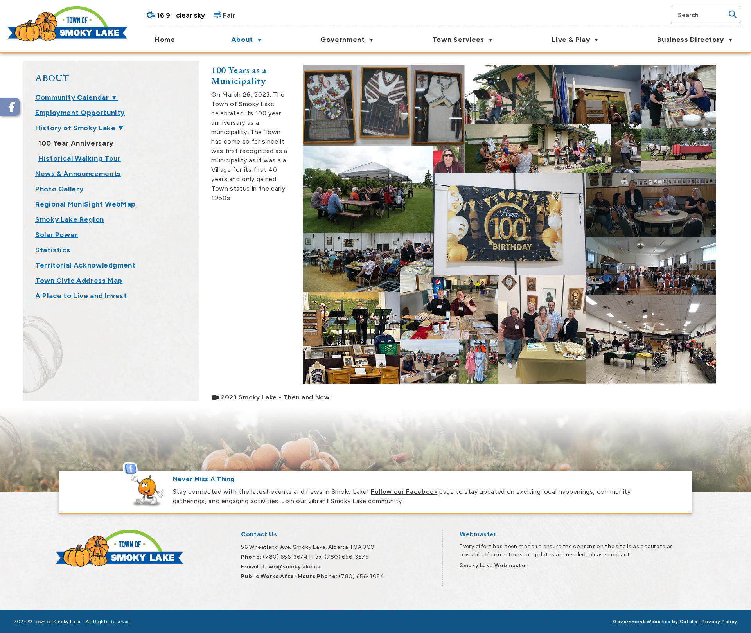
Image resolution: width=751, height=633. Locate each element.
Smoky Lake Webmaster (494, 565)
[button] (733, 14)
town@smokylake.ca (291, 566)
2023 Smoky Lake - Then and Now (275, 397)
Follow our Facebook (404, 491)
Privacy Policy (719, 621)
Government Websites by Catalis (655, 621)
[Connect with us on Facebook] (10, 107)
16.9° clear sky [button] (181, 15)
